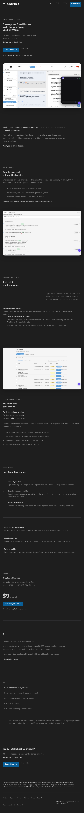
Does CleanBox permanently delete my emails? (21, 693)
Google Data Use (37, 798)
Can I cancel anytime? (12, 703)
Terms (19, 798)
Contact (20, 805)
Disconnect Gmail (9, 805)
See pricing (25, 49)
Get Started (75, 4)
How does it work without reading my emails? (20, 698)
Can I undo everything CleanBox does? (18, 709)
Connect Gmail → (11, 50)
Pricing (64, 3)
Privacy (26, 798)
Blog (57, 3)
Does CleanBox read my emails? (16, 688)
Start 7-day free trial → (13, 604)
